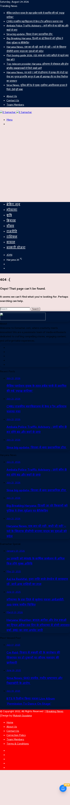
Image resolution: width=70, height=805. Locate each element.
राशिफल (12, 237)
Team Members (15, 105)
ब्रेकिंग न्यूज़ (13, 204)
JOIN (9, 255)
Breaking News (54, 712)
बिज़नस (11, 221)
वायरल (11, 242)
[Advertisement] (35, 164)
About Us (12, 96)
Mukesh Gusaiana (22, 716)
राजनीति (12, 231)
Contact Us (13, 101)
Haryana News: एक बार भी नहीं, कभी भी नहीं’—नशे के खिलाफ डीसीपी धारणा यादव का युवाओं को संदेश (36, 49)
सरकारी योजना (16, 248)
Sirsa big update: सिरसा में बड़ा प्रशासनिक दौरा (30, 34)
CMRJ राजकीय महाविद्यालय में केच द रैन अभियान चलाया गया (35, 22)
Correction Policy (16, 735)
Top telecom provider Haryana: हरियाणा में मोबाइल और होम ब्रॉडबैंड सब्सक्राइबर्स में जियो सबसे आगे (37, 66)
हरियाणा (12, 210)
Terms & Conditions (18, 744)
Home (10, 723)
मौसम (10, 226)
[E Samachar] (16, 112)
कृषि (9, 215)
